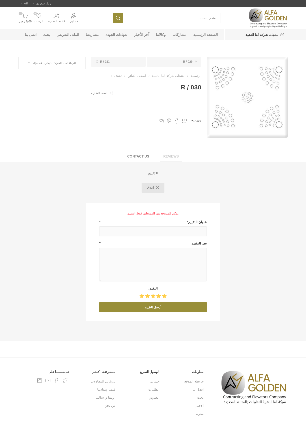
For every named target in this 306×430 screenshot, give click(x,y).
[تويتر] (65, 380)
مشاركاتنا (179, 35)
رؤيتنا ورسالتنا (105, 397)
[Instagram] (39, 380)
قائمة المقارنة (56, 21)
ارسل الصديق (161, 121)
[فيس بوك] (56, 380)
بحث (118, 18)
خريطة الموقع (194, 381)
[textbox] (171, 18)
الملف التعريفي (68, 35)
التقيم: (153, 288)
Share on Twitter (184, 121)
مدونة (200, 413)
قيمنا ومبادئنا (106, 389)
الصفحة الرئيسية (205, 35)
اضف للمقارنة (98, 93)
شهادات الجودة (116, 35)
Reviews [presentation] (171, 156)
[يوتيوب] (48, 380)
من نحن (110, 405)
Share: (196, 121)
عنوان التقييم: (197, 222)
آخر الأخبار (141, 35)
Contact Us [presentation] (138, 156)
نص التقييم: (198, 243)
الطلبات (153, 389)
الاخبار (199, 405)
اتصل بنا (31, 35)
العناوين (154, 397)
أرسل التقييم (153, 307)
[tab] (171, 156)
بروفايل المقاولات (103, 381)
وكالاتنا (161, 35)
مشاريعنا (92, 35)
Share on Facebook (176, 121)
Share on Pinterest (169, 121)
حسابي (73, 21)
